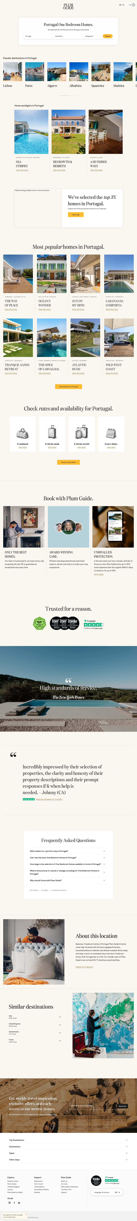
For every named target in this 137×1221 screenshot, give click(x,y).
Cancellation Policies (41, 1189)
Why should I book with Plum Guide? (46, 880)
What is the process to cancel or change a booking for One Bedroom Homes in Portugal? (64, 872)
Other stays (14, 1159)
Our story (64, 1184)
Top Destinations (16, 1140)
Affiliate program (14, 1187)
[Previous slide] (13, 774)
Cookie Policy (11, 1217)
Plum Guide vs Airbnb (15, 1192)
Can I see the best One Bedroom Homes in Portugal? (53, 857)
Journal (10, 1189)
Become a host (13, 1181)
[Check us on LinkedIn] (19, 1203)
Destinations (14, 1146)
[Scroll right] (75, 95)
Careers (64, 1192)
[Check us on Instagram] (10, 1203)
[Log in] (131, 5)
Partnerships (12, 1184)
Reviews (37, 1192)
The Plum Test (66, 1189)
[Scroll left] (65, 95)
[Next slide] (117, 774)
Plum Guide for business (69, 1187)
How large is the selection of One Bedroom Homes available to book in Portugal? (65, 864)
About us (64, 1181)
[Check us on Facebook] (14, 1203)
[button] (68, 4)
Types (11, 1153)
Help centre (38, 1181)
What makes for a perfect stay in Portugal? (49, 851)
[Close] (26, 1214)
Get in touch (38, 1184)
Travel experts (39, 1187)
